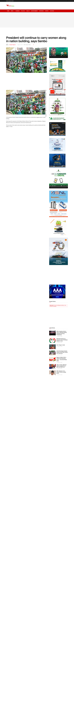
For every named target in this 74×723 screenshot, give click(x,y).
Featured (26, 44)
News (12, 10)
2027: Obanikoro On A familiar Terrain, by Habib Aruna (61, 372)
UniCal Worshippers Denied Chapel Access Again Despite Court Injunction (62, 352)
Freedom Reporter (12, 44)
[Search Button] (67, 10)
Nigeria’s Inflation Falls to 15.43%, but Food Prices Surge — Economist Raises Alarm (62, 359)
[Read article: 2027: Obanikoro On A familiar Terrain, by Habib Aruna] (52, 372)
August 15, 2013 (20, 44)
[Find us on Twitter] (67, 1)
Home (8, 10)
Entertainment (34, 10)
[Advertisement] (48, 5)
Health (27, 10)
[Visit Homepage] (10, 6)
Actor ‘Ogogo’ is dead (61, 345)
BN (24, 44)
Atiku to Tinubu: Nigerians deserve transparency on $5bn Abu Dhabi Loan (61, 366)
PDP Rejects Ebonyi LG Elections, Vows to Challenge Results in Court (62, 340)
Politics (23, 10)
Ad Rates (52, 10)
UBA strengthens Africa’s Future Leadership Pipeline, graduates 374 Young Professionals (62, 333)
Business (17, 10)
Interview (41, 10)
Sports (46, 10)
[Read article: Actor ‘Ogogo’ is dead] (52, 346)
